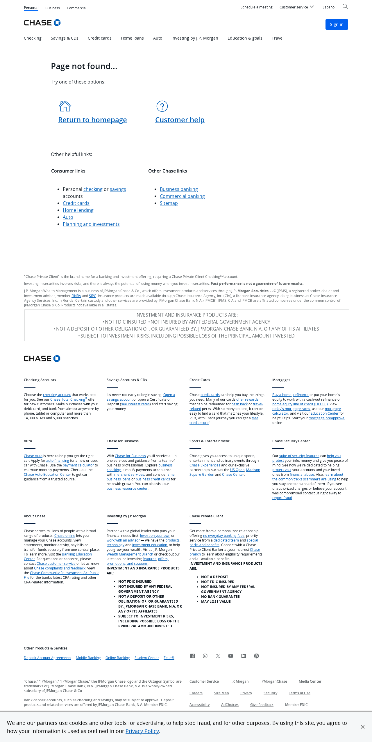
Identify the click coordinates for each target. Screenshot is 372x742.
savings (118, 189)
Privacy (246, 692)
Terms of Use (299, 692)
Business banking (179, 189)
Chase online (64, 535)
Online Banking (117, 657)
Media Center (310, 681)
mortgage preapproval (327, 418)
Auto (68, 217)
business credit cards (153, 479)
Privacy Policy (142, 730)
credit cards (210, 394)
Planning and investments (91, 224)
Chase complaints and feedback (59, 568)
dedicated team (226, 540)
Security (270, 692)
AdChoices (230, 704)
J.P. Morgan (239, 681)
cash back (240, 404)
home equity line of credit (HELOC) (300, 404)
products (172, 540)
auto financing (57, 460)
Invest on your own (155, 535)
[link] (192, 656)
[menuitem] (298, 7)
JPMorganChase (273, 681)
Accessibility (199, 704)
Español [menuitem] (329, 7)
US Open (237, 469)
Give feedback (261, 704)
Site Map (221, 692)
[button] (362, 727)
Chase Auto (33, 455)
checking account (57, 394)
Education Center (325, 413)
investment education (149, 544)
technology (115, 544)
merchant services (129, 474)
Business (52, 8)
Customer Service (204, 681)
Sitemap (169, 203)
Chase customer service (56, 563)
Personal (31, 8)
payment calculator (78, 465)
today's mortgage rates (291, 408)
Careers (196, 692)
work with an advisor (123, 540)
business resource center (127, 488)
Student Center (147, 657)
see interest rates (135, 404)
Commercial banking (182, 196)
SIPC (92, 295)
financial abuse (302, 474)
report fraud (282, 497)
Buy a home (281, 394)
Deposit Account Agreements (47, 657)
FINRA (76, 295)
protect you (281, 469)
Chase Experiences (204, 465)
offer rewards (247, 399)
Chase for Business (130, 455)
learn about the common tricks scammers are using (307, 476)
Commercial (77, 8)
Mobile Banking (88, 657)
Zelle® (169, 657)
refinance (301, 394)
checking (93, 189)
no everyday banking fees (223, 535)
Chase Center (233, 474)
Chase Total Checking (68, 399)
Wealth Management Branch (130, 554)
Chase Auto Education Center (47, 474)
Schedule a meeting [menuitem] (257, 7)
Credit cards (76, 203)
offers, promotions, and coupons (138, 561)
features (149, 558)
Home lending (78, 210)
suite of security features (299, 455)
